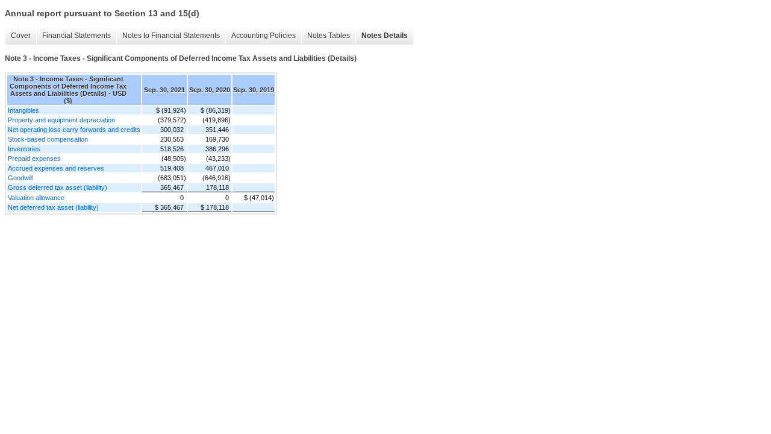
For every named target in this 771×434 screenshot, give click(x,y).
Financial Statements (76, 35)
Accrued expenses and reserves (56, 168)
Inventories (24, 149)
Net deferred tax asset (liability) (53, 207)
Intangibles (23, 110)
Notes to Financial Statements (171, 35)
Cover (21, 35)
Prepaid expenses (34, 158)
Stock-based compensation (48, 139)
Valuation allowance (36, 197)
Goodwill (20, 177)
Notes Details (384, 35)
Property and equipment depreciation (61, 120)
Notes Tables (328, 35)
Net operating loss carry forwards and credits (74, 129)
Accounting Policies (263, 35)
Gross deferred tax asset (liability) (57, 187)
